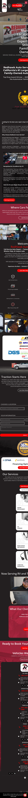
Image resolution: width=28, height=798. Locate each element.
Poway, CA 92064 (24, 733)
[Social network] (15, 773)
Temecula (25, 705)
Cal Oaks (25, 673)
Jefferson (25, 742)
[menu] (26, 2)
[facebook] (22, 686)
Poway (25, 724)
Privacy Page (13, 796)
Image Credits (20, 792)
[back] (2, 322)
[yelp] (25, 686)
